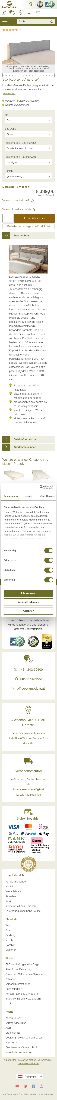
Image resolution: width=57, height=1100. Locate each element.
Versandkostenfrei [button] (28, 771)
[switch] (48, 560)
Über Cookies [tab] (47, 496)
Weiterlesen (8, 93)
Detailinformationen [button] (25, 439)
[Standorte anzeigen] (21, 12)
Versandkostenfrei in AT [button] (15, 200)
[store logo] (9, 5)
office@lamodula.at (31, 688)
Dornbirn (11, 945)
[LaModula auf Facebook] (33, 1086)
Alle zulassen (28, 593)
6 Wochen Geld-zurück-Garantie (24, 974)
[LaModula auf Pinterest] (25, 1086)
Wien (8, 925)
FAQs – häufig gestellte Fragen (23, 964)
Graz (8, 930)
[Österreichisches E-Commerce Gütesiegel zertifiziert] (50, 4)
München (11, 949)
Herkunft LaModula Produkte (22, 993)
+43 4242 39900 (31, 669)
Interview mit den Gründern (21, 906)
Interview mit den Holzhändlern (23, 998)
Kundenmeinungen (16, 881)
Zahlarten (11, 979)
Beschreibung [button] (21, 235)
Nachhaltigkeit (14, 988)
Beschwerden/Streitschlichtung (24, 1047)
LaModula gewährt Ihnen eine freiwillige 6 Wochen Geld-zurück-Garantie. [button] (28, 738)
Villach (9, 940)
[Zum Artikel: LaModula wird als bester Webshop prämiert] (28, 864)
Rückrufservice (31, 679)
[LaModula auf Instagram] (41, 1086)
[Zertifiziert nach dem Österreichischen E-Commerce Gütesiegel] (17, 641)
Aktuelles (11, 896)
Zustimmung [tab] (11, 496)
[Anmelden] (29, 12)
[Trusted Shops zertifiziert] (39, 4)
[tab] (28, 235)
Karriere (10, 901)
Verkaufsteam (13, 891)
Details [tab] (28, 496)
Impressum (12, 1042)
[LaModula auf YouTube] (17, 1086)
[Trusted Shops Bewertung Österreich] (33, 641)
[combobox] (36, 21)
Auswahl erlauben (28, 602)
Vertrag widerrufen (16, 1022)
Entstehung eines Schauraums (23, 910)
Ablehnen (28, 610)
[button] (30, 4)
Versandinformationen (18, 983)
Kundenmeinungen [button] (24, 447)
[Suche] (51, 21)
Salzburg (11, 935)
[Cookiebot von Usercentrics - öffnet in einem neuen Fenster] (40, 487)
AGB (8, 1027)
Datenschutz (13, 1032)
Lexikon (10, 1003)
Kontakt (10, 886)
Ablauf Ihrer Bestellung (19, 969)
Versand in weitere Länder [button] (17, 209)
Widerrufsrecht (14, 1018)
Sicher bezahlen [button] (28, 818)
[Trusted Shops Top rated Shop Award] (47, 641)
